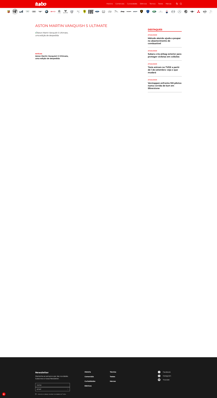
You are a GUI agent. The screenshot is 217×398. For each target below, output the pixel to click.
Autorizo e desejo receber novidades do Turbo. (52, 394)
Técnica (152, 4)
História (109, 4)
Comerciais (119, 4)
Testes (160, 4)
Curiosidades (132, 4)
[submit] (68, 389)
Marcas (168, 4)
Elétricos (143, 4)
